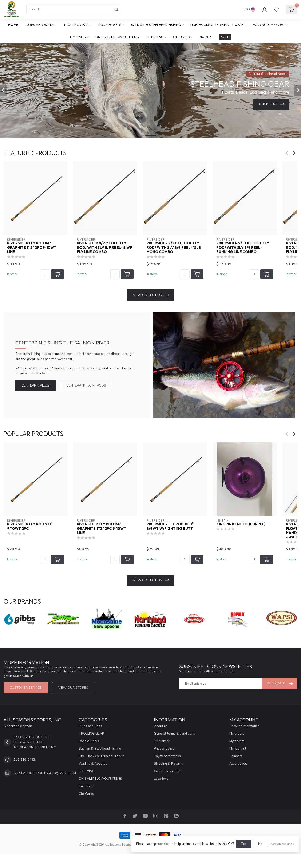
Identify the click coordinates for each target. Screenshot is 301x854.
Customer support (167, 771)
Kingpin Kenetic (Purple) (240, 524)
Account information (244, 726)
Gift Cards (182, 37)
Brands (205, 37)
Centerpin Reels (35, 385)
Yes (243, 844)
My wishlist (237, 748)
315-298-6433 (24, 759)
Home (13, 25)
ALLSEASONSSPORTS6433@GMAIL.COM (44, 773)
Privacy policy (164, 748)
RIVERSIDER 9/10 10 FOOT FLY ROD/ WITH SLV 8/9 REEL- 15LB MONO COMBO (174, 247)
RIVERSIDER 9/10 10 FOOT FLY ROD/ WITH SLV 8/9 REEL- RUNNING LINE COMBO (242, 247)
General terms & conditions (174, 733)
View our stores (73, 687)
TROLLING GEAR (76, 25)
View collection (147, 295)
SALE (225, 37)
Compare (236, 756)
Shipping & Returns (168, 763)
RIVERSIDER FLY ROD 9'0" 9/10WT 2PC (29, 526)
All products (238, 763)
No (260, 844)
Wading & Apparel (269, 25)
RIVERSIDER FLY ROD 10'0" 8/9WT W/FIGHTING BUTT (170, 526)
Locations (161, 778)
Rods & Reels (109, 25)
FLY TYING (78, 37)
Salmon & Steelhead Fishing (156, 25)
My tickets (236, 741)
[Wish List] (276, 9)
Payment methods (167, 756)
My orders (236, 733)
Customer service (26, 687)
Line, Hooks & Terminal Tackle (216, 25)
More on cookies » (281, 844)
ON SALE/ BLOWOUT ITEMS (117, 37)
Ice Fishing (154, 37)
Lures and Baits (39, 25)
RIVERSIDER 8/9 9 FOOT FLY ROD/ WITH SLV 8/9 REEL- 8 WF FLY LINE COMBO (104, 247)
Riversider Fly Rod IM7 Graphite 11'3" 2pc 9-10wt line (31, 247)
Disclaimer (162, 741)
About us (161, 726)
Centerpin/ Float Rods (86, 385)
